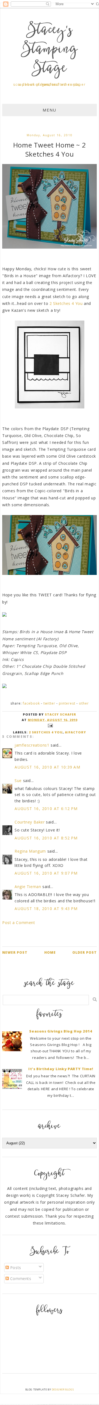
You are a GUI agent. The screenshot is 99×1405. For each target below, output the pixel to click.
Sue (18, 780)
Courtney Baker (30, 822)
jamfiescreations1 (32, 745)
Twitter (49, 703)
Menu (49, 110)
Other (84, 703)
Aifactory (75, 732)
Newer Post (15, 952)
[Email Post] (49, 725)
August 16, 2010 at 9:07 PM (46, 873)
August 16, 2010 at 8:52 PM (46, 838)
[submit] (95, 999)
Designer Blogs (63, 1389)
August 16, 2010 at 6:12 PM (46, 808)
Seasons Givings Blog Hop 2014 (60, 1031)
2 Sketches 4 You (66, 303)
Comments (20, 1278)
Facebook (31, 703)
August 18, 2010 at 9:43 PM (46, 908)
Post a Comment (18, 922)
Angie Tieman (28, 886)
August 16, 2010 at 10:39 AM (47, 767)
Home (50, 952)
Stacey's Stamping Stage (49, 50)
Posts (15, 1267)
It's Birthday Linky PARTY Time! (60, 1068)
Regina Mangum (30, 851)
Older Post (84, 952)
